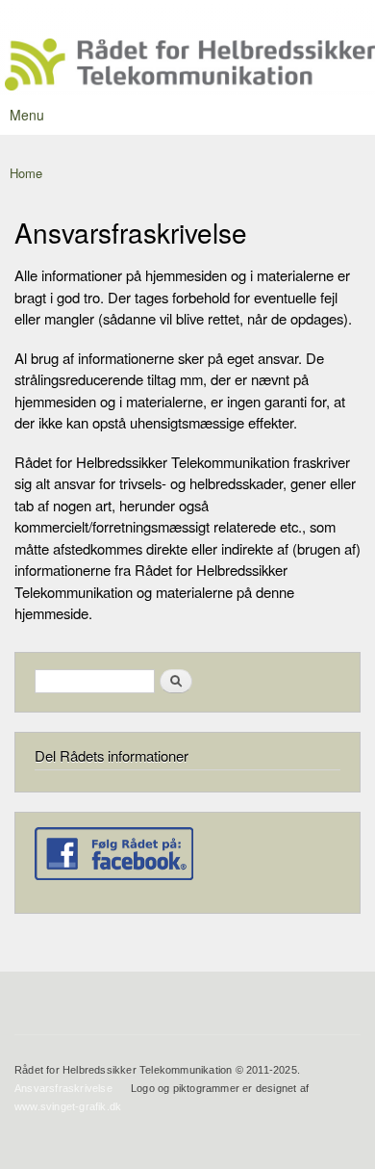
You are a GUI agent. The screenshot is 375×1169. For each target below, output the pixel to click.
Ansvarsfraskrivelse (63, 1088)
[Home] (187, 67)
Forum (338, 19)
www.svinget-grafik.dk (67, 1106)
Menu (27, 114)
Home (26, 173)
